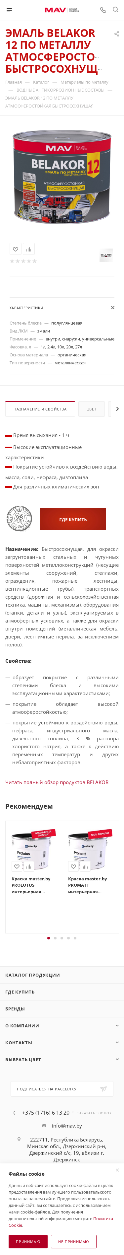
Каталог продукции (32, 975)
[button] (48, 938)
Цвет (92, 408)
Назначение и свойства (40, 408)
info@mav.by (67, 1125)
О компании (22, 1026)
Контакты (18, 1043)
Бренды (15, 1009)
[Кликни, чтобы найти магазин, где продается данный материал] (73, 518)
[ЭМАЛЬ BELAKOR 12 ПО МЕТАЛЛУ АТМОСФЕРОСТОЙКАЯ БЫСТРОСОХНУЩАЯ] (62, 176)
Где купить (20, 992)
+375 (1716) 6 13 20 (45, 1112)
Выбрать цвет (23, 1060)
